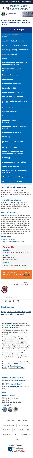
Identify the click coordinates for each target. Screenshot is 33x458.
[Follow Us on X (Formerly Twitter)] (6, 301)
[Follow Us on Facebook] (2, 301)
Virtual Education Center (12, 181)
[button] (8, 3)
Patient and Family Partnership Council (14, 127)
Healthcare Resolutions (11, 84)
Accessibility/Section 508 (22, 430)
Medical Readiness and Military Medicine (14, 102)
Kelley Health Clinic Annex (12, 92)
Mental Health (7, 107)
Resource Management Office (14, 162)
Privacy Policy (10, 420)
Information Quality (9, 425)
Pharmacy (6, 137)
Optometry (6, 116)
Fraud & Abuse (7, 434)
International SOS (9, 88)
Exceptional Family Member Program (13, 69)
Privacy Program (22, 420)
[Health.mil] (10, 409)
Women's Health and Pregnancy (15, 177)
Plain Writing (7, 430)
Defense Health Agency (12, 325)
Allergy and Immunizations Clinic (13, 35)
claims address (20, 380)
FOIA (16, 434)
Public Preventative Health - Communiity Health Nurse (13, 152)
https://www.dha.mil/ (8, 395)
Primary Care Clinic (10, 147)
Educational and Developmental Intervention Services (15, 63)
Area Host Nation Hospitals (13, 41)
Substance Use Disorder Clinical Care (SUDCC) (15, 171)
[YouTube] (10, 301)
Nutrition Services (9, 111)
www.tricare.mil (7, 323)
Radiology (6, 158)
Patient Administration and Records (13, 121)
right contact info (13, 386)
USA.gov (16, 439)
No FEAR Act (25, 434)
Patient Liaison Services (12, 132)
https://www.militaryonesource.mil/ (13, 241)
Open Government (23, 425)
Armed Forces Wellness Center (14, 45)
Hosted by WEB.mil (15, 445)
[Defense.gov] (4, 409)
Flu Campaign (7, 79)
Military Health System (12, 327)
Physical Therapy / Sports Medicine (12, 142)
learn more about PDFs (16, 368)
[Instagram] (18, 301)
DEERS (26, 275)
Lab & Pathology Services (12, 97)
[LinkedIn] (14, 301)
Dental (4, 58)
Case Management (9, 54)
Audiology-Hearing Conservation (15, 50)
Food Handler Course (10, 75)
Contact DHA (6, 405)
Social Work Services (10, 166)
